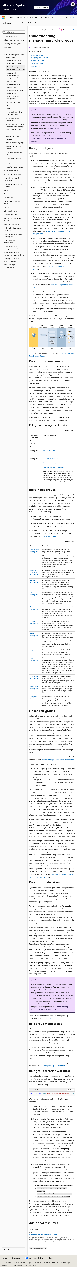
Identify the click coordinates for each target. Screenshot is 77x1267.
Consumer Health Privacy (60, 1263)
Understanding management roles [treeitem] (13, 83)
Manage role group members (52, 441)
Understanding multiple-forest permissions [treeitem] (14, 113)
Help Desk (33, 650)
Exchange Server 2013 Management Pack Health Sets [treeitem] (14, 253)
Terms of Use (6, 1266)
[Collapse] (25, 28)
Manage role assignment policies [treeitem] (14, 147)
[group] (52, 1094)
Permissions (54, 128)
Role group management (39, 58)
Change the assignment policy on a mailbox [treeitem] (14, 153)
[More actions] (73, 29)
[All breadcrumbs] (31, 29)
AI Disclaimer (6, 1263)
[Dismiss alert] (73, 4)
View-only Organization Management (34, 572)
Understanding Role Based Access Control (44, 30)
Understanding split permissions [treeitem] (12, 119)
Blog (28, 1263)
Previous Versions (19, 1263)
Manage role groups (49, 447)
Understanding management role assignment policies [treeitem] (14, 75)
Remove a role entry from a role (53, 467)
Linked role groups (37, 63)
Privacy (46, 1263)
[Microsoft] (3, 17)
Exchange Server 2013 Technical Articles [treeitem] (11, 260)
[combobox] (13, 32)
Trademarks (17, 1266)
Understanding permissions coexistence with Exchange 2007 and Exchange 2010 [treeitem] (15, 126)
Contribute (37, 1263)
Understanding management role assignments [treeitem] (13, 96)
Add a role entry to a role (51, 459)
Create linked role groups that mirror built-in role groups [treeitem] (14, 161)
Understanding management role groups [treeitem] (16, 68)
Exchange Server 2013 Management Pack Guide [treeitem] (12, 247)
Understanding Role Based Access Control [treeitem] (14, 62)
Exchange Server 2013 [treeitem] (11, 36)
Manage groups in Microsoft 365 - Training (43, 1235)
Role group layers (37, 55)
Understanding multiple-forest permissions (57, 760)
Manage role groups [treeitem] (12, 133)
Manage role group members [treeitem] (12, 138)
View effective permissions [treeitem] (14, 167)
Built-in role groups (37, 60)
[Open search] (67, 17)
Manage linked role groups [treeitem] (15, 143)
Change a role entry (49, 463)
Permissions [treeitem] (10, 51)
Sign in (72, 17)
